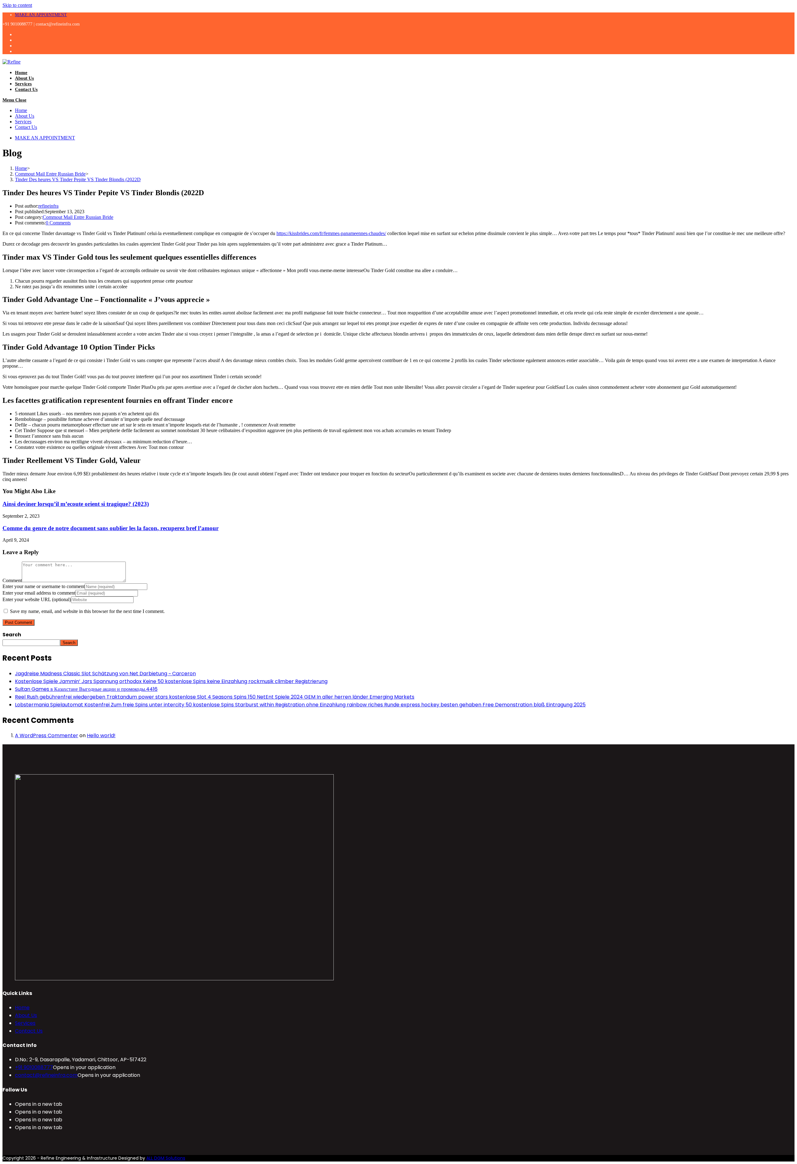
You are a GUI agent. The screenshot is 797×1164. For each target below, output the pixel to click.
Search (11, 634)
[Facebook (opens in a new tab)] (18, 40)
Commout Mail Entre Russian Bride (78, 217)
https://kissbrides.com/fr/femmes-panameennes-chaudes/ (331, 233)
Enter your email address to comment (38, 593)
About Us (24, 116)
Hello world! (101, 735)
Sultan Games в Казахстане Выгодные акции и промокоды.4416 (86, 689)
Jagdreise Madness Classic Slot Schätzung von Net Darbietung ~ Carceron (105, 673)
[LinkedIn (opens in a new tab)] (18, 51)
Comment (12, 580)
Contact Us (26, 127)
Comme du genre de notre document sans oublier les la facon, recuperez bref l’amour (110, 528)
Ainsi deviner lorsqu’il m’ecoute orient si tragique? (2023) (75, 504)
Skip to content (17, 5)
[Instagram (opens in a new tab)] (18, 45)
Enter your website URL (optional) (36, 599)
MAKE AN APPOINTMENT (41, 14)
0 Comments (58, 222)
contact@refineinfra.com (46, 1075)
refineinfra (48, 206)
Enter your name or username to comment (43, 586)
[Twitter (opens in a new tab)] (18, 34)
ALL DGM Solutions (165, 1158)
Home (21, 110)
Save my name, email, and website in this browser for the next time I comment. (87, 611)
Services (23, 121)
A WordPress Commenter (46, 735)
